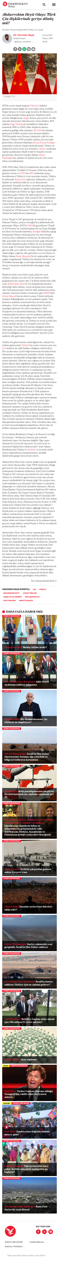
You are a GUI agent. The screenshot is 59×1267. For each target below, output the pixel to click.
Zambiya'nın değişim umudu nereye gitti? (26, 1133)
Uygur (26, 118)
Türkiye (42, 149)
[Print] (33, 49)
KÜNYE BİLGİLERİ (14, 1242)
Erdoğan (37, 232)
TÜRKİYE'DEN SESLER (11, 616)
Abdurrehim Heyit (16, 284)
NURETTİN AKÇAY (26, 600)
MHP (46, 293)
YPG (22, 173)
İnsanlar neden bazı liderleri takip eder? (28, 908)
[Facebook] (38, 1231)
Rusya (18, 180)
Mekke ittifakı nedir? (25, 647)
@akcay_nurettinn (23, 42)
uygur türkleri (30, 593)
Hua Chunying (9, 600)
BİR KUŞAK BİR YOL (32, 597)
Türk (32, 106)
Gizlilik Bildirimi (37, 1242)
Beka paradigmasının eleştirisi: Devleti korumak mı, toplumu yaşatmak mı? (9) (29, 794)
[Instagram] (50, 1231)
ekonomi (31, 450)
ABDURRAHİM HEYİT (11, 593)
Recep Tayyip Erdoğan (44, 143)
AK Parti (37, 130)
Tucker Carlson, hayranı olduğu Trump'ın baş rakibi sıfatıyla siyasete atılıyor (28, 1094)
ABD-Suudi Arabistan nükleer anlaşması (26, 683)
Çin (37, 106)
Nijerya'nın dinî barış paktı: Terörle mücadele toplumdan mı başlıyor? (26, 1169)
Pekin (30, 226)
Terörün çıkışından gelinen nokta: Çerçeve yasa (27, 871)
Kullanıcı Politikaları (14, 1247)
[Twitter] (44, 1231)
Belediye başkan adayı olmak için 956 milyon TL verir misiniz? (29, 1021)
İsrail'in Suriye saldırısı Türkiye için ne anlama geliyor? (28, 983)
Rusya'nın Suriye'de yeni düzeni (25, 1208)
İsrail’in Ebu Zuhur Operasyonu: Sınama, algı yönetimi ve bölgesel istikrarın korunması (26, 757)
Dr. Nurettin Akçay (23, 35)
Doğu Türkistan (17, 124)
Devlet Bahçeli (9, 296)
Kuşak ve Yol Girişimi (12, 597)
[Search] (44, 4)
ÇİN (34, 589)
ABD (31, 173)
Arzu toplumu (20, 1060)
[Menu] (54, 4)
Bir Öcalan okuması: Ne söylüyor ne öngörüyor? (25, 721)
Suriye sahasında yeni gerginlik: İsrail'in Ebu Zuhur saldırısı (28, 946)
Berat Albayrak (23, 256)
